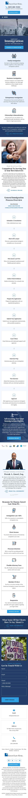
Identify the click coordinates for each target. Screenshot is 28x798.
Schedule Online (13, 12)
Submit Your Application (14, 319)
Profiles (12, 749)
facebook (12, 760)
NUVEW (3, 793)
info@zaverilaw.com (14, 715)
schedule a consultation (13, 47)
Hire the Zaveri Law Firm (14, 259)
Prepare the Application (14, 299)
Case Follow (14, 339)
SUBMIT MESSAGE (9, 699)
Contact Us (16, 750)
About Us (7, 749)
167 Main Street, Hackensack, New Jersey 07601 (14, 729)
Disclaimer (20, 794)
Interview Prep (14, 359)
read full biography (16, 491)
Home (3, 749)
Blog (25, 749)
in (19, 760)
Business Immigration (14, 79)
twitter (16, 760)
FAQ (22, 749)
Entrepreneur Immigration (14, 98)
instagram (8, 760)
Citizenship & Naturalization (14, 115)
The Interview (14, 379)
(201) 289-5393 (14, 7)
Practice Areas (17, 749)
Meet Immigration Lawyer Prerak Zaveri (14, 239)
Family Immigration (14, 61)
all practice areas (16, 133)
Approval (14, 400)
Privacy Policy (14, 794)
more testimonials (16, 625)
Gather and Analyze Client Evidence (14, 279)
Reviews (11, 750)
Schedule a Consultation (14, 220)
